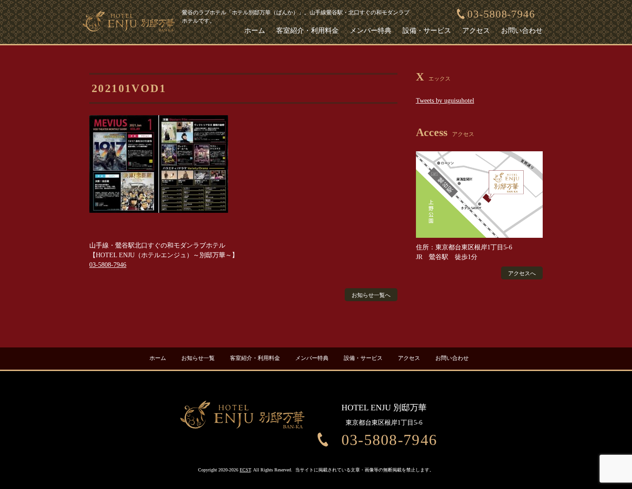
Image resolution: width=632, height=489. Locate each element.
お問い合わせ (522, 30)
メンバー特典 (370, 30)
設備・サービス (427, 30)
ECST (245, 469)
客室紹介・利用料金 (307, 30)
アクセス (476, 30)
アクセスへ (522, 273)
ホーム (254, 30)
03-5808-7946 (501, 14)
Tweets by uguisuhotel (445, 100)
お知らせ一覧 (198, 358)
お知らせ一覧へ (371, 295)
